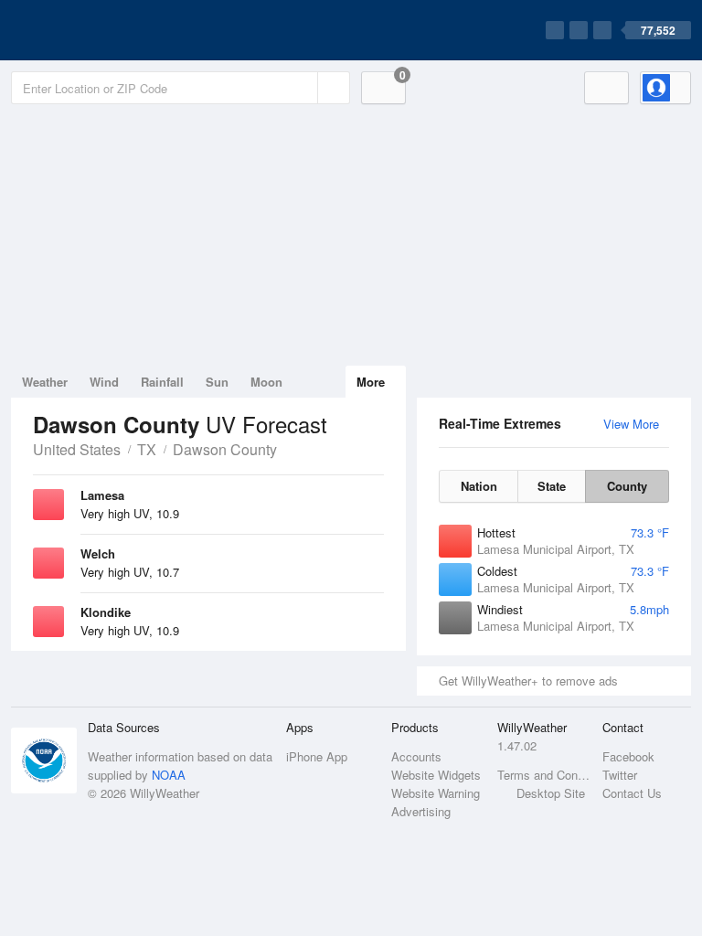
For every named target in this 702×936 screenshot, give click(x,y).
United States (77, 449)
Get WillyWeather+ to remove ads (528, 680)
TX (146, 449)
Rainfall (162, 381)
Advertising (421, 811)
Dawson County (225, 449)
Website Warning (435, 793)
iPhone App (316, 756)
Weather (45, 381)
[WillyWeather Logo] (97, 30)
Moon (266, 381)
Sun (217, 381)
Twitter (619, 774)
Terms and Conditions (544, 774)
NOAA (169, 774)
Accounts (416, 756)
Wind (104, 381)
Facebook (628, 756)
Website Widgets (436, 774)
